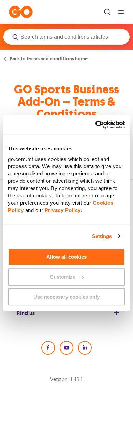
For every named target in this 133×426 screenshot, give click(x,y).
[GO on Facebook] (48, 348)
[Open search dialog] (107, 12)
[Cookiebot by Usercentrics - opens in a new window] (95, 124)
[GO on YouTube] (66, 348)
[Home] (21, 12)
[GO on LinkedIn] (85, 348)
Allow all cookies (66, 257)
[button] (66, 37)
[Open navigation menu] (121, 12)
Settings (102, 236)
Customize (62, 277)
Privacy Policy (63, 210)
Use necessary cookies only (66, 297)
